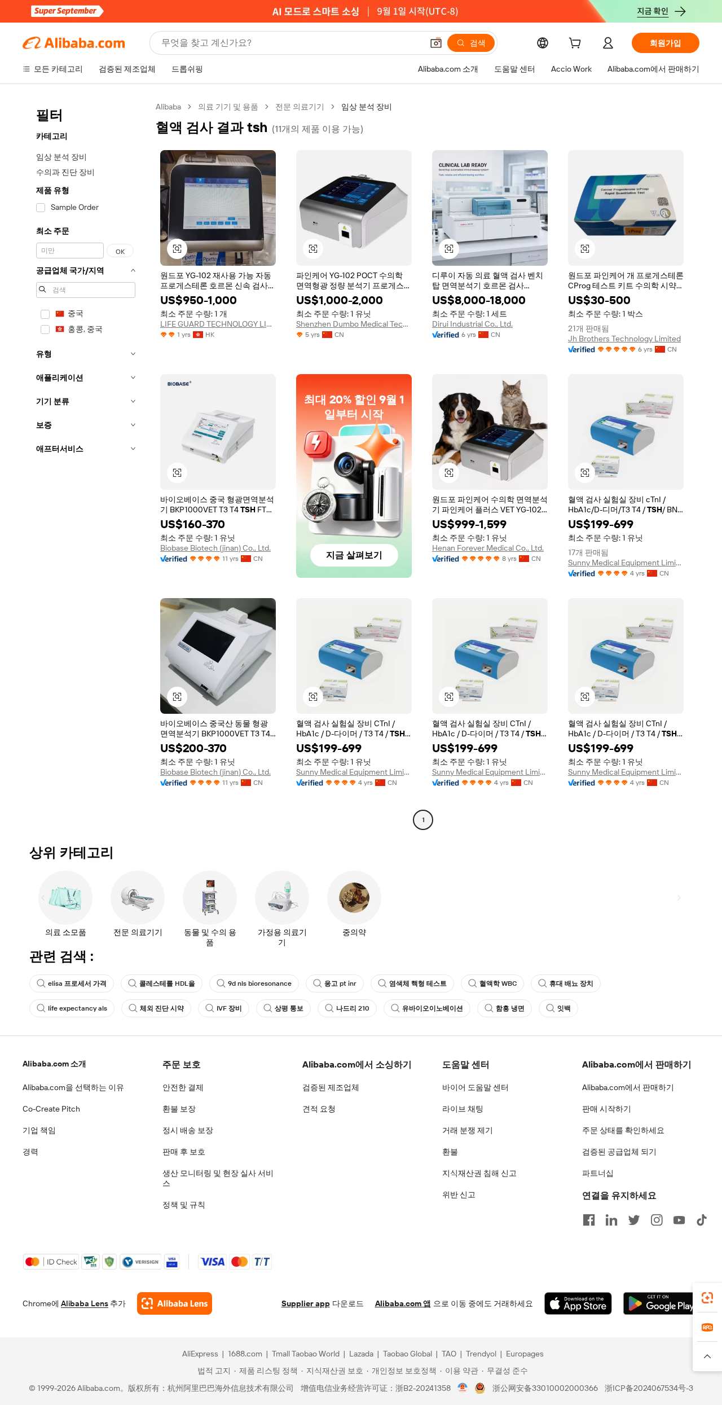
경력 (30, 1151)
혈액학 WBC (498, 983)
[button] (436, 43)
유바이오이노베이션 (432, 1008)
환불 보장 (179, 1108)
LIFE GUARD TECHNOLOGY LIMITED (218, 323)
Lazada (361, 1353)
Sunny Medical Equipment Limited (626, 562)
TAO (449, 1353)
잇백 (564, 1008)
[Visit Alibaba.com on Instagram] (656, 1220)
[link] (707, 1297)
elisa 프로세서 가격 (77, 983)
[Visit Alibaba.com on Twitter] (634, 1220)
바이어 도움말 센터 (475, 1087)
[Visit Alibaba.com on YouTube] (679, 1220)
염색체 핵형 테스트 (418, 983)
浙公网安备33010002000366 (545, 1388)
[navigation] (85, 465)
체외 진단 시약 (162, 1008)
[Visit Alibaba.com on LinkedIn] (611, 1220)
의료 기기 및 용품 (228, 106)
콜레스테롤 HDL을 (167, 983)
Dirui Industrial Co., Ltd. (472, 323)
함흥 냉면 (510, 1008)
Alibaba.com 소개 (54, 1063)
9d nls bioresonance (260, 983)
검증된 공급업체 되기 (619, 1151)
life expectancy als (77, 1008)
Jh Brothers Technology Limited (624, 338)
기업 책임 (39, 1130)
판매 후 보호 (183, 1151)
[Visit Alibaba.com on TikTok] (701, 1220)
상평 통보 (289, 1008)
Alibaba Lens (84, 1303)
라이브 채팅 (462, 1108)
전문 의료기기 (299, 106)
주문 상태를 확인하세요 (623, 1130)
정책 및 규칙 (183, 1204)
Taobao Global (407, 1353)
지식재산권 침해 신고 (479, 1173)
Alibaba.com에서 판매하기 (628, 1087)
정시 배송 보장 (187, 1130)
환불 (450, 1151)
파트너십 (598, 1173)
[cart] (577, 44)
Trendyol (481, 1353)
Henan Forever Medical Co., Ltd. (488, 547)
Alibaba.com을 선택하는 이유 (73, 1087)
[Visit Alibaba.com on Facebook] (589, 1220)
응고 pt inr (340, 983)
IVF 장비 (229, 1008)
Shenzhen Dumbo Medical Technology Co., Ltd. (354, 323)
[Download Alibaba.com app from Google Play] (661, 1303)
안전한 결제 (183, 1087)
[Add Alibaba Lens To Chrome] (174, 1303)
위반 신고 (459, 1194)
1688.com (245, 1353)
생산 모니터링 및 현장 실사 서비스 (218, 1178)
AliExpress (200, 1353)
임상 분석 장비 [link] (366, 106)
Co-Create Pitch (51, 1108)
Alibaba (168, 106)
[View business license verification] (462, 1388)
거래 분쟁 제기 (467, 1130)
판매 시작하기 (606, 1108)
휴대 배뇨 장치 (571, 983)
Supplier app (305, 1303)
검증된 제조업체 (330, 1087)
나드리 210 (352, 1008)
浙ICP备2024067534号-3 (649, 1388)
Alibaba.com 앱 (403, 1303)
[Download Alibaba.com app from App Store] (578, 1303)
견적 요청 (319, 1108)
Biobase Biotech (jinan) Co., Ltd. (215, 547)
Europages (525, 1353)
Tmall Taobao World (306, 1353)
